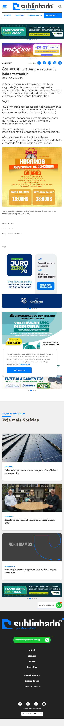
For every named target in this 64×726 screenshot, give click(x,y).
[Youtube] (44, 704)
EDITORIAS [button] (50, 15)
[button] (32, 640)
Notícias (32, 656)
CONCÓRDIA (7, 63)
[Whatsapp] (49, 63)
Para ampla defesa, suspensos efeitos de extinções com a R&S (30, 571)
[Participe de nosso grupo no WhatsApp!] (50, 605)
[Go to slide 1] (27, 39)
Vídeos (32, 661)
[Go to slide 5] (36, 39)
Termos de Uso (32, 681)
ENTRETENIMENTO (35, 15)
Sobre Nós (32, 667)
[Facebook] (39, 63)
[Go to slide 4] (34, 39)
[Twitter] (44, 63)
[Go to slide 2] (30, 39)
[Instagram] (20, 704)
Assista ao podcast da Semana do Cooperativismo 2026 (30, 521)
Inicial (32, 650)
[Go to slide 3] (32, 39)
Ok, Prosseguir (19, 370)
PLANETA (7, 15)
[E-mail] (55, 63)
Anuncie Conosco (32, 675)
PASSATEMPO (19, 15)
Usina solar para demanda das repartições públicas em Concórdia (31, 472)
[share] (60, 63)
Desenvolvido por (32, 714)
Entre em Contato (32, 686)
